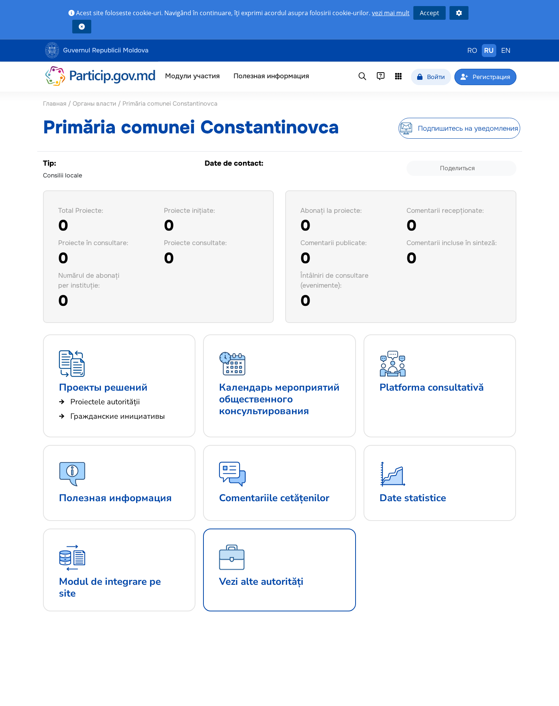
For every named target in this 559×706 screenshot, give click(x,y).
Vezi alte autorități (261, 581)
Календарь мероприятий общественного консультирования (279, 399)
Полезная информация (271, 76)
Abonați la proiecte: (331, 210)
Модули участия (192, 76)
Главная (55, 104)
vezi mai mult (391, 13)
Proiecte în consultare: (93, 243)
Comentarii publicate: (333, 243)
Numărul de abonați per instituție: (88, 280)
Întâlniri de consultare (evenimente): (334, 280)
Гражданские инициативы (117, 416)
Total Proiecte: (80, 210)
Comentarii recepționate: (445, 210)
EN (505, 50)
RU (489, 50)
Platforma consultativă (432, 387)
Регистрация (490, 77)
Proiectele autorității (105, 402)
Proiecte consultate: (195, 243)
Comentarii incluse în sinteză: (452, 243)
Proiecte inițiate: (189, 210)
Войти (435, 77)
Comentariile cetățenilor (274, 498)
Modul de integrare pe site (110, 587)
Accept (429, 13)
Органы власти (94, 104)
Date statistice (413, 498)
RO (472, 50)
